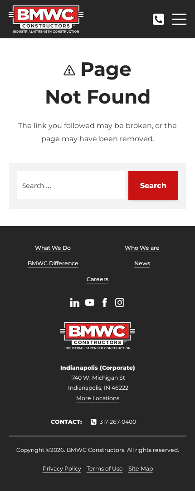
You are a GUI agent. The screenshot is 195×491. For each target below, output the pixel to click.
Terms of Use (105, 468)
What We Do (53, 247)
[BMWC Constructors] (46, 19)
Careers (97, 279)
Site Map (140, 468)
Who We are (142, 247)
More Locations (97, 398)
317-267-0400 (158, 17)
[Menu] (179, 19)
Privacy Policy (62, 468)
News (142, 263)
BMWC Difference (53, 263)
